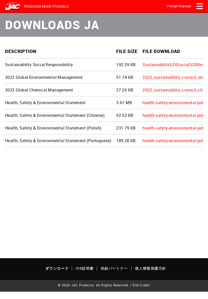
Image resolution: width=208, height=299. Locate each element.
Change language (179, 6)
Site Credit (141, 285)
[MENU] (199, 6)
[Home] (13, 6)
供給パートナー (114, 268)
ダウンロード (57, 268)
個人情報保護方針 (150, 268)
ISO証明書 (85, 268)
